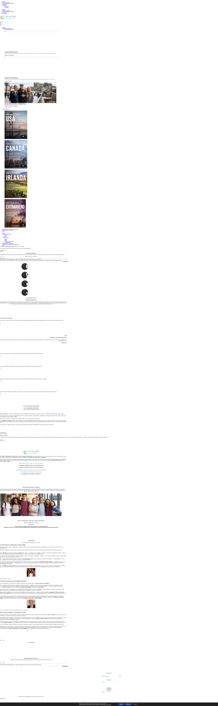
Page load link (2, 698)
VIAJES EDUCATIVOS (9, 29)
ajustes (109, 704)
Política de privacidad (105, 676)
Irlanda (62, 413)
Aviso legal (98, 676)
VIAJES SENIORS (8, 81)
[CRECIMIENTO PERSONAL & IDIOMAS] (31, 515)
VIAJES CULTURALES (9, 55)
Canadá (59, 413)
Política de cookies (113, 676)
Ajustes (135, 704)
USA (56, 413)
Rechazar (128, 704)
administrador (11, 246)
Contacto (120, 676)
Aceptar (121, 704)
